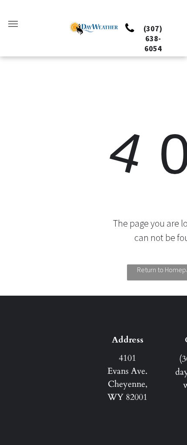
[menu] (13, 24)
